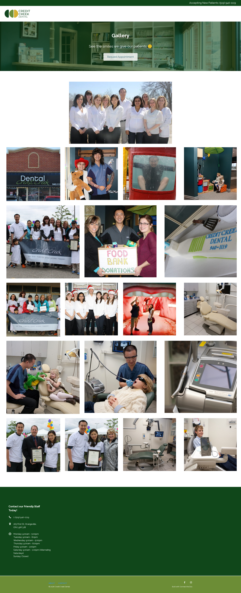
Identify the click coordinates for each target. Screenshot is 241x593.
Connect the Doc (186, 587)
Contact (62, 583)
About (52, 583)
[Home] (18, 13)
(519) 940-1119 (227, 2)
